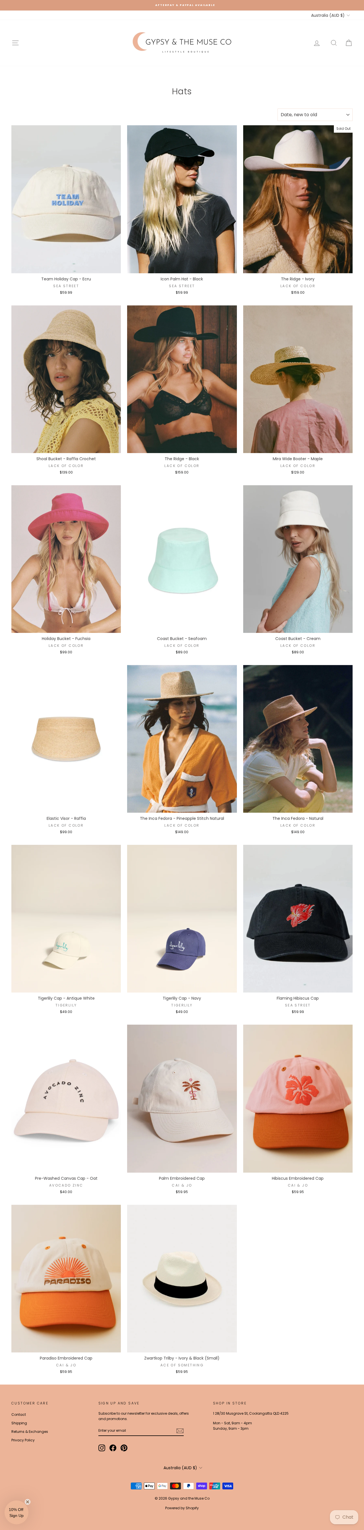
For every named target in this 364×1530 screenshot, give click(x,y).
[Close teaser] (27, 1502)
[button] (16, 1512)
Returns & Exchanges (29, 1431)
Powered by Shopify (182, 1508)
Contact (18, 1414)
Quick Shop (66, 267)
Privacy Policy (23, 1440)
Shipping (19, 1423)
